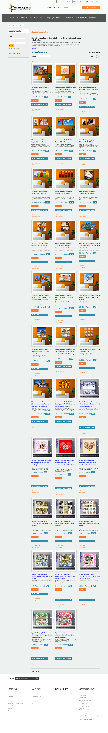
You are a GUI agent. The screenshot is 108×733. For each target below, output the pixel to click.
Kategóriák (11, 17)
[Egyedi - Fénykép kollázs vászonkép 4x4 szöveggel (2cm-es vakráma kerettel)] (42, 619)
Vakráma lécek (69, 17)
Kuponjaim (33, 703)
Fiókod (60, 7)
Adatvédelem (11, 705)
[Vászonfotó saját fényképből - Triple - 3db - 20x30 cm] (42, 126)
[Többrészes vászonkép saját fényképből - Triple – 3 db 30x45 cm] (89, 74)
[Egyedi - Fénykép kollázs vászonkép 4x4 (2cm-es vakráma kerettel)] (89, 508)
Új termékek (10, 696)
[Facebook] (9, 51)
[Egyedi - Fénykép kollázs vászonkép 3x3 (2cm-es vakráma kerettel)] (65, 508)
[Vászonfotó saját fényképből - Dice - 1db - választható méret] (65, 74)
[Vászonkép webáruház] (19, 8)
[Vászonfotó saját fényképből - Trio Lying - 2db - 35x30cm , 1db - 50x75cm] (42, 336)
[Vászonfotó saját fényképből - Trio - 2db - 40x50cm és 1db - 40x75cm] (89, 230)
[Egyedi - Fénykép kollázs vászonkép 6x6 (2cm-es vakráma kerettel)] (42, 561)
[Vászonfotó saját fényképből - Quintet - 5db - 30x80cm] (42, 178)
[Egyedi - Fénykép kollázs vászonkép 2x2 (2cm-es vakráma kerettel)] (42, 508)
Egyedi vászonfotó (22, 17)
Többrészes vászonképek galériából (37, 18)
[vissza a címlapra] (10, 25)
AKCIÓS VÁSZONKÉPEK (81, 17)
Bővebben (34, 48)
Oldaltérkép (10, 710)
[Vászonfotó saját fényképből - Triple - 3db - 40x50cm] (65, 126)
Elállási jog (10, 708)
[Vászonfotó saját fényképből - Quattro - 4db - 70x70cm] (65, 230)
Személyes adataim (35, 701)
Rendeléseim (34, 694)
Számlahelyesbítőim (36, 696)
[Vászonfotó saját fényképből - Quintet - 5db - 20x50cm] (65, 178)
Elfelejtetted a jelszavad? (14, 53)
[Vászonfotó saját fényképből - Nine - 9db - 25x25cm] (89, 336)
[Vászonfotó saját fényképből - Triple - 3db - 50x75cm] (89, 126)
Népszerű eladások (12, 698)
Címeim (33, 698)
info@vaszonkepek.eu (88, 719)
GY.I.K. (92, 1)
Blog (74, 1)
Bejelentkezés (51, 7)
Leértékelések (11, 694)
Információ (92, 17)
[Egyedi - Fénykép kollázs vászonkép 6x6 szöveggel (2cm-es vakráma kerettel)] (65, 619)
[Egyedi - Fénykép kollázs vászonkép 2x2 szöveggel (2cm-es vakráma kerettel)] (65, 561)
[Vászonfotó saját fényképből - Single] (42, 74)
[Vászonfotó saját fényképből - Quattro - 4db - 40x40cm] (42, 230)
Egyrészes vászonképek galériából (53, 18)
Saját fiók (35, 689)
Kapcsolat (97, 1)
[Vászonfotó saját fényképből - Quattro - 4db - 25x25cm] (89, 178)
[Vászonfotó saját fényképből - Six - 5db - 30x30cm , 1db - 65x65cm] (65, 336)
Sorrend (33, 56)
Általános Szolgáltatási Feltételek (15, 703)
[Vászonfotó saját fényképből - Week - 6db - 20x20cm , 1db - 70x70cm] (65, 282)
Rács (96, 57)
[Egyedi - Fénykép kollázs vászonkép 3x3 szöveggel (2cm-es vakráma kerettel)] (89, 561)
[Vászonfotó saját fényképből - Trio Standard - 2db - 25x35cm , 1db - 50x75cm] (89, 282)
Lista (99, 57)
